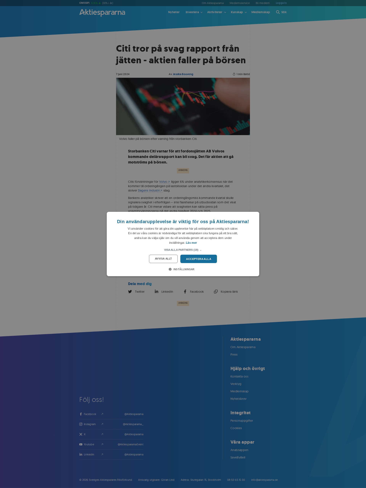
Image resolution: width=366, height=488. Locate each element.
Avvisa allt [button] (163, 258)
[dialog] (183, 244)
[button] (183, 249)
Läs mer (191, 242)
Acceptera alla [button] (198, 258)
